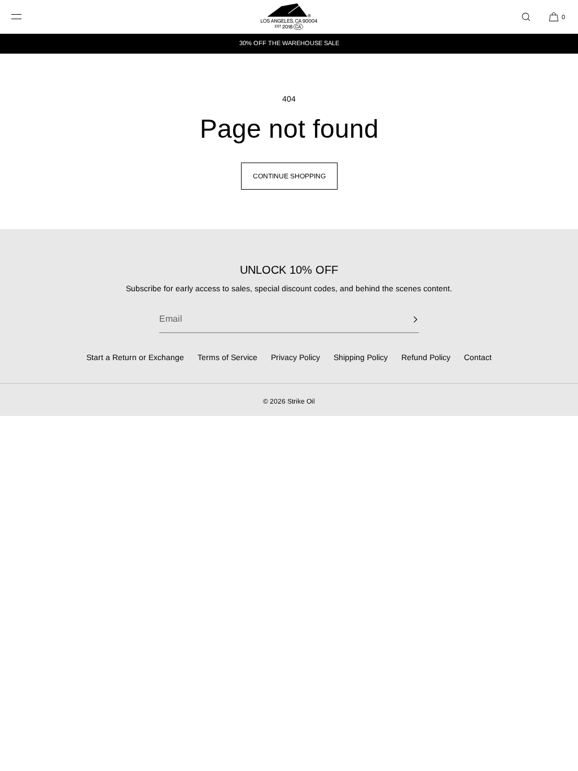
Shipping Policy (361, 357)
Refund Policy (425, 357)
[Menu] (24, 16)
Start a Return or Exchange (135, 357)
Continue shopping (289, 176)
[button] (526, 16)
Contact (478, 357)
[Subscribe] (405, 319)
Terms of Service (227, 357)
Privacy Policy (295, 357)
